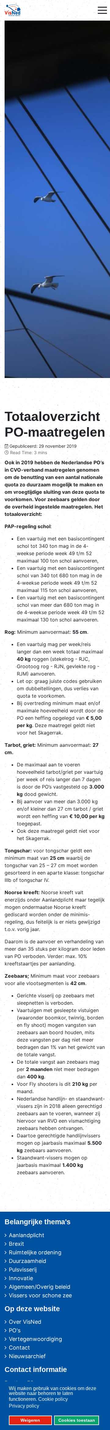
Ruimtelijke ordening (35, 1252)
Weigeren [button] (30, 1420)
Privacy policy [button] (24, 1406)
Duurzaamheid (27, 1261)
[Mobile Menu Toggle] (102, 10)
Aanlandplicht (26, 1235)
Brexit (16, 1244)
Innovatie (21, 1278)
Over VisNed (25, 1322)
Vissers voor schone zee (40, 1295)
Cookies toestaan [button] (76, 1420)
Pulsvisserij (23, 1269)
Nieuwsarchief (27, 1356)
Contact (19, 1347)
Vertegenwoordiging (35, 1339)
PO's (14, 1330)
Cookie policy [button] (53, 1399)
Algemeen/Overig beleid (39, 1287)
